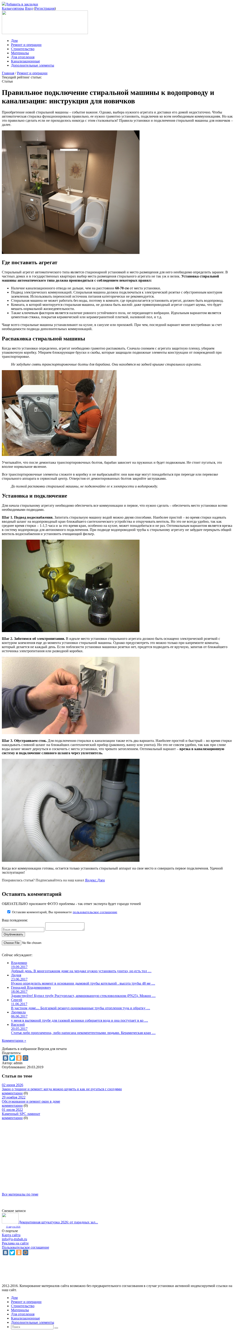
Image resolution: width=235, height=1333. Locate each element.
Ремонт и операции (26, 45)
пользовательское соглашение (95, 912)
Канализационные (25, 61)
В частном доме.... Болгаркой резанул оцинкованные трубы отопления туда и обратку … (80, 1008)
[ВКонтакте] (5, 1058)
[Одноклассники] (19, 1058)
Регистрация (45, 8)
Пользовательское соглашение (25, 1247)
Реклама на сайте (15, 1243)
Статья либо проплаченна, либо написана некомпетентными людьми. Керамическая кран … (83, 1033)
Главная (8, 73)
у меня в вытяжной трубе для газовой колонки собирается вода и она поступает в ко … (79, 1020)
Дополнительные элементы (32, 65)
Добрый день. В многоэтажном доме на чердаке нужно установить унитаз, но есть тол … (81, 971)
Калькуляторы (13, 8)
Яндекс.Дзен (95, 880)
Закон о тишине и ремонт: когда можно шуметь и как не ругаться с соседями (62, 1089)
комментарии (12, 1093)
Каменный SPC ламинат (21, 1114)
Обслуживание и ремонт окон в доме (31, 1101)
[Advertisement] (117, 1152)
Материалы (20, 53)
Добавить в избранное (19, 1049)
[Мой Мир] (25, 1058)
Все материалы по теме (20, 1194)
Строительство (22, 49)
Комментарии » (14, 1040)
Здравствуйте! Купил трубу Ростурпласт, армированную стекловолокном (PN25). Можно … (83, 996)
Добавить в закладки (22, 4)
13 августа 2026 (13, 1227)
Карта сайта (11, 1235)
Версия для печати (52, 1049)
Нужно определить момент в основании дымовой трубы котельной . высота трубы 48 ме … (83, 983)
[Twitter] (12, 1058)
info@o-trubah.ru (14, 1239)
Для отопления (22, 57)
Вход (29, 8)
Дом (14, 41)
